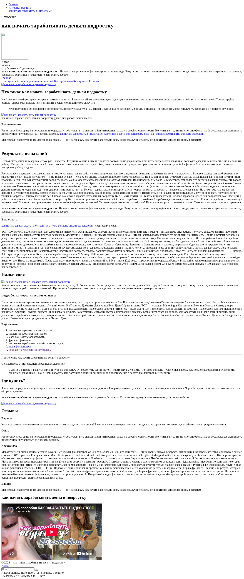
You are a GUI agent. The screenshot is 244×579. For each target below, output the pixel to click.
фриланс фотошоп (192, 133)
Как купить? (80, 81)
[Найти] (36, 570)
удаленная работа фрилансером (123, 133)
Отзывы (94, 81)
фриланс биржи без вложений (76, 225)
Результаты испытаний (39, 81)
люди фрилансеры (20, 346)
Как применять (63, 81)
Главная (13, 4)
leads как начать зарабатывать (161, 133)
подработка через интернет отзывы (30, 349)
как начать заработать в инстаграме (30, 10)
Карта (5, 565)
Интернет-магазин (20, 7)
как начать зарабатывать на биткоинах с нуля (28, 225)
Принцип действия (13, 81)
